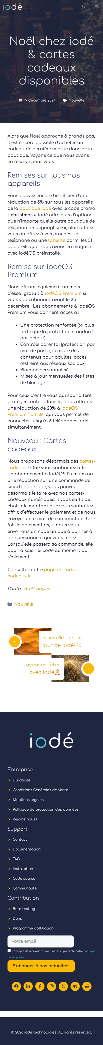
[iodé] (12, 6)
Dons (17, 918)
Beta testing (24, 909)
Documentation (26, 849)
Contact (20, 839)
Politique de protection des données (46, 809)
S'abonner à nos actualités (41, 966)
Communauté (25, 888)
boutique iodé (35, 208)
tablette (57, 240)
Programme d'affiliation (33, 928)
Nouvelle (76, 100)
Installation (23, 869)
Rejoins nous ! (25, 819)
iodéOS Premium (63, 293)
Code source (24, 878)
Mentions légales (28, 800)
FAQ (16, 859)
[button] (83, 6)
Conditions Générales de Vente (40, 790)
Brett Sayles (37, 588)
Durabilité (21, 780)
